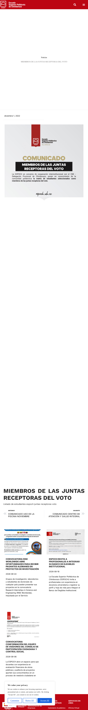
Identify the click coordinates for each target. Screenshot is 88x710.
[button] (84, 5)
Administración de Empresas (35, 707)
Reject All (29, 700)
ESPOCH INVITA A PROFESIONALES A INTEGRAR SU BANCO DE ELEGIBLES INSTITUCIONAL (64, 563)
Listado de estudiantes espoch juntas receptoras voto (29, 504)
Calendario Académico (56, 708)
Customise (14, 700)
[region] (30, 693)
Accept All (44, 700)
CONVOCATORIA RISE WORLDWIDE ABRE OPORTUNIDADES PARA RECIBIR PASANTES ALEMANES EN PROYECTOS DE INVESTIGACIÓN (22, 564)
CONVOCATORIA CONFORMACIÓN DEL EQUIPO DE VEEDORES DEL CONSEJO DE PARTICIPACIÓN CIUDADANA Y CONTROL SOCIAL (22, 647)
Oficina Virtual (73, 708)
